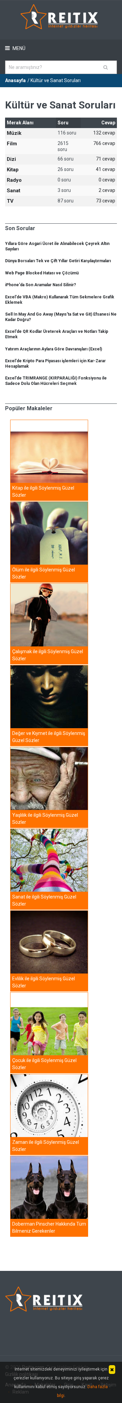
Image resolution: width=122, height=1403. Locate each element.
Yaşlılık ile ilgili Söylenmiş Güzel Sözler (45, 818)
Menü (18, 48)
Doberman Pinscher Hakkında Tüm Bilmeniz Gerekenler (49, 1227)
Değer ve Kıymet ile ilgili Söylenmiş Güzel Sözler (48, 737)
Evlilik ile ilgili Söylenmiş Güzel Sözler (43, 982)
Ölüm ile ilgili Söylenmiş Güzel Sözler (43, 573)
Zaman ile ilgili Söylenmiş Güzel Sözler (45, 1145)
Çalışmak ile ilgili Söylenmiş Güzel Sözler (47, 655)
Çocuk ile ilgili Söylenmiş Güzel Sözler (44, 1064)
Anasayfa (15, 80)
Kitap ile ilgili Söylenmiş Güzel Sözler (43, 491)
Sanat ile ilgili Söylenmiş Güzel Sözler (44, 900)
